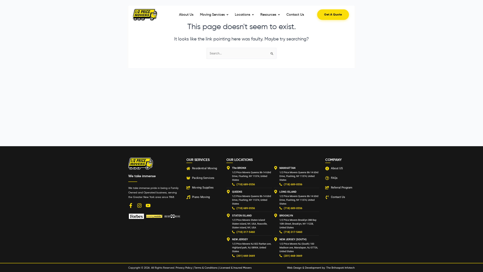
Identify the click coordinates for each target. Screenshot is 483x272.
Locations (242, 14)
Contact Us (295, 14)
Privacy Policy (184, 267)
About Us (186, 14)
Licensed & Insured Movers (235, 267)
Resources (268, 14)
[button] (214, 15)
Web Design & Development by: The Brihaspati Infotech (321, 267)
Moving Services (212, 14)
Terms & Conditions (205, 267)
